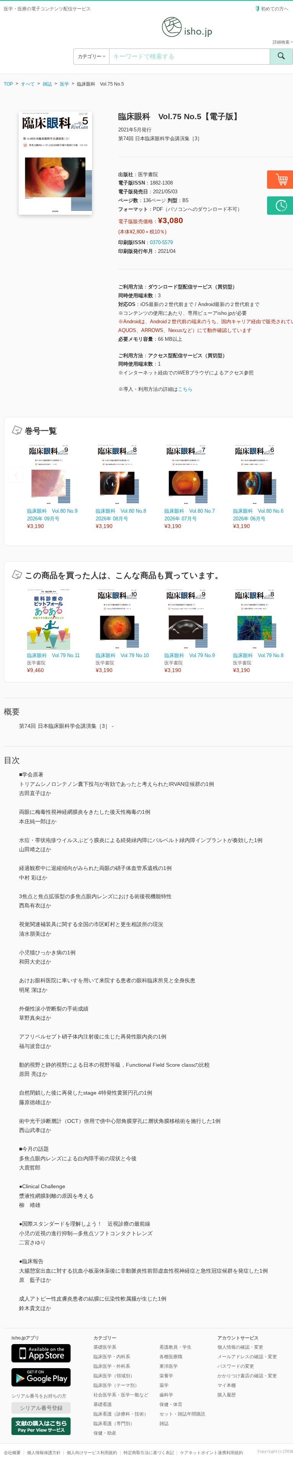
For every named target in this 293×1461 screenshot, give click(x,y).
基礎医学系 (104, 1347)
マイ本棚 (226, 1385)
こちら (185, 389)
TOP (8, 84)
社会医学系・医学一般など (120, 1395)
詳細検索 (282, 42)
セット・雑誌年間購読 (182, 1414)
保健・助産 (104, 1433)
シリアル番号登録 (41, 1408)
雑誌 (47, 84)
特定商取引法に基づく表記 (149, 1452)
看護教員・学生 (175, 1347)
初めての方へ (274, 8)
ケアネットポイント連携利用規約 (211, 1452)
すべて (28, 84)
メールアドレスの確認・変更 (247, 1356)
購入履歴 (226, 1395)
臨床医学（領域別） (114, 1375)
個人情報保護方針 (44, 1452)
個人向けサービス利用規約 (92, 1452)
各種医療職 (170, 1356)
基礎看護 (102, 1404)
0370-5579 (161, 242)
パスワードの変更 (235, 1366)
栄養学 (166, 1375)
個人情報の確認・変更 (240, 1347)
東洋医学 (168, 1366)
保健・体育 (170, 1404)
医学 (64, 84)
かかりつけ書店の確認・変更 (247, 1375)
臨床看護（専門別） (114, 1423)
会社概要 (12, 1452)
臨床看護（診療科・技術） (120, 1414)
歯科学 (166, 1395)
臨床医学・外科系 (111, 1366)
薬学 (164, 1385)
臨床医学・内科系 (111, 1356)
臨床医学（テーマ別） (116, 1385)
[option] (61, 487)
